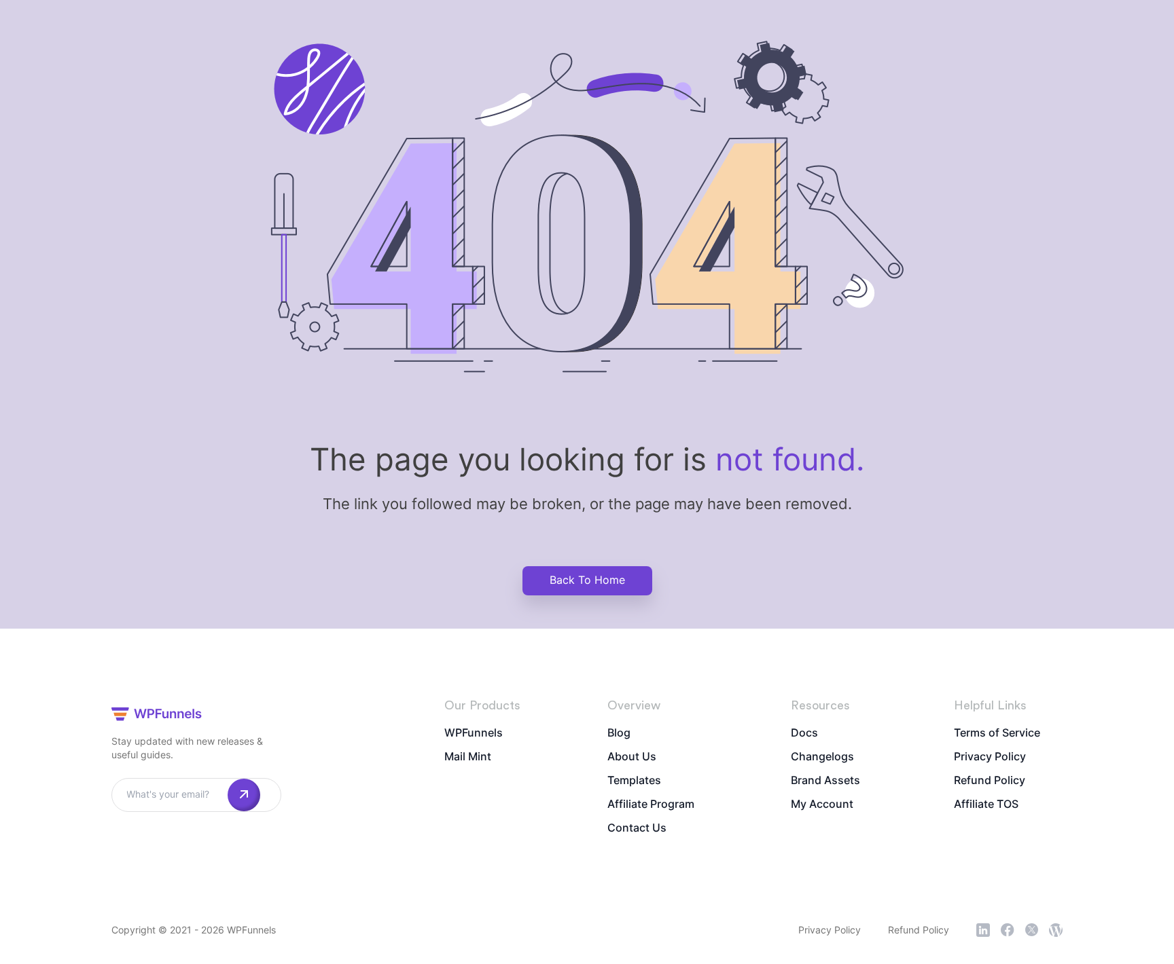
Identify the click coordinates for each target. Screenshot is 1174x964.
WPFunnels (473, 732)
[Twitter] (1031, 929)
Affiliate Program (650, 804)
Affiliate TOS (986, 804)
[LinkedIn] (983, 930)
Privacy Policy (990, 756)
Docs (804, 732)
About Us (631, 756)
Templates (634, 780)
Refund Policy (989, 780)
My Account (822, 804)
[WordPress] (1056, 930)
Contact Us (636, 827)
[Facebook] (1007, 930)
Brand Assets (825, 780)
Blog (618, 732)
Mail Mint (467, 756)
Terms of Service (997, 732)
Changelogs (822, 756)
